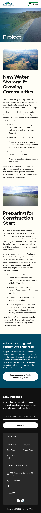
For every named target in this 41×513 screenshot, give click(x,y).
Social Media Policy (12, 456)
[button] (20, 376)
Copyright (27, 444)
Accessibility (11, 444)
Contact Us (14, 486)
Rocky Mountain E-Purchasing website (21, 368)
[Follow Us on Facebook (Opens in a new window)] (18, 500)
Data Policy (11, 450)
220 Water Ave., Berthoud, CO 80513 (21, 474)
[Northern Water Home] (9, 4)
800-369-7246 (16, 480)
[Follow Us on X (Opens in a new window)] (22, 500)
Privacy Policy (28, 450)
